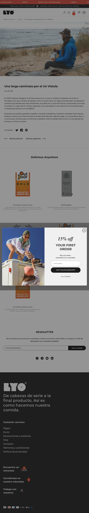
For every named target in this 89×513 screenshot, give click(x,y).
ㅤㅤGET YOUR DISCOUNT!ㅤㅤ (65, 270)
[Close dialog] (84, 230)
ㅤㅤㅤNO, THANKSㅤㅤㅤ (65, 276)
